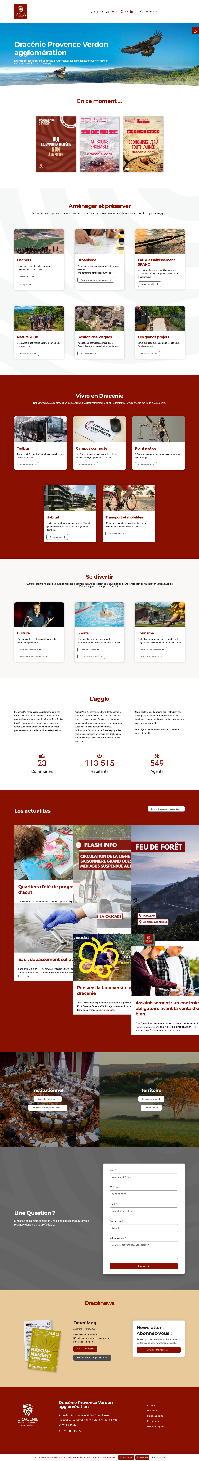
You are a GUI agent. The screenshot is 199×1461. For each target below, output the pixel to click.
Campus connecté (91, 448)
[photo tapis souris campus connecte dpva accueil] (99, 417)
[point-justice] (158, 417)
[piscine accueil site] (99, 603)
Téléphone (115, 1187)
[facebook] (117, 11)
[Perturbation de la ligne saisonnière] (114, 876)
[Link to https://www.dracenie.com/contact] (113, 11)
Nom (113, 1170)
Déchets (24, 260)
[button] (195, 30)
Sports (83, 633)
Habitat (52, 517)
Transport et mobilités (124, 517)
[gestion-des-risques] (99, 307)
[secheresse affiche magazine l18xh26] (143, 117)
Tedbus (23, 448)
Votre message (118, 1238)
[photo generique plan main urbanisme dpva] (99, 230)
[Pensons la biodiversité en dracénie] (114, 957)
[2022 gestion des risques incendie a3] (99, 117)
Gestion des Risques (94, 337)
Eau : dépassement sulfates (48, 959)
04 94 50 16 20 (67, 1424)
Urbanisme (86, 260)
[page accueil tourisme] (160, 603)
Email (113, 1204)
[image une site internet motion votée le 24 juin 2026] (56, 117)
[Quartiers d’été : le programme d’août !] (55, 852)
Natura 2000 (27, 337)
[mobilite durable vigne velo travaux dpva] (160, 307)
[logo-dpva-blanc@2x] (28, 1400)
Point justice (145, 448)
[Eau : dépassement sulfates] (55, 928)
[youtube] (126, 11)
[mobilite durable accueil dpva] (129, 486)
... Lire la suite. (108, 1010)
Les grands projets (153, 337)
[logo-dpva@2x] (20, 5)
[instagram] (122, 11)
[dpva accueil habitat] (70, 486)
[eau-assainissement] (39, 230)
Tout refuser (142, 1457)
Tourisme (146, 633)
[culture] (39, 603)
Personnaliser (159, 1457)
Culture (23, 633)
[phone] (80, 1431)
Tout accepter (126, 1457)
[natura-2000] (39, 307)
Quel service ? (117, 1221)
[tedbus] (40, 417)
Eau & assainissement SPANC (156, 262)
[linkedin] (131, 11)
